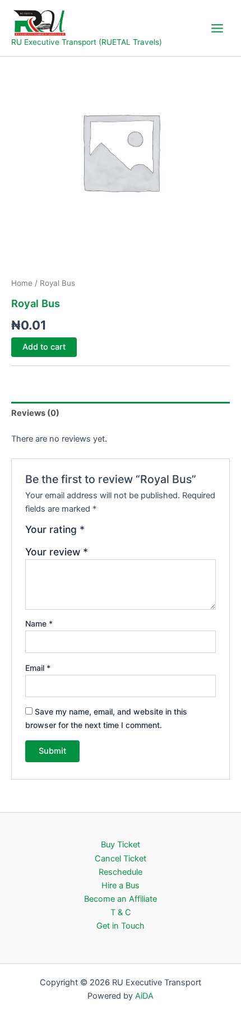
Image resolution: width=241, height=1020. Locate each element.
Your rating (55, 529)
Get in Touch (120, 926)
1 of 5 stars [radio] (95, 533)
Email (37, 668)
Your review (56, 552)
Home (22, 283)
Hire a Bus (120, 885)
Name (39, 623)
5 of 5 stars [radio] (143, 533)
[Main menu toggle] (217, 27)
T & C (120, 912)
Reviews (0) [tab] (35, 413)
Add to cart (44, 347)
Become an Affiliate (120, 899)
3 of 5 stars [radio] (119, 533)
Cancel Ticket (120, 859)
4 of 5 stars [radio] (131, 533)
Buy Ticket (120, 845)
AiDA (144, 996)
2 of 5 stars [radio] (107, 533)
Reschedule (120, 872)
